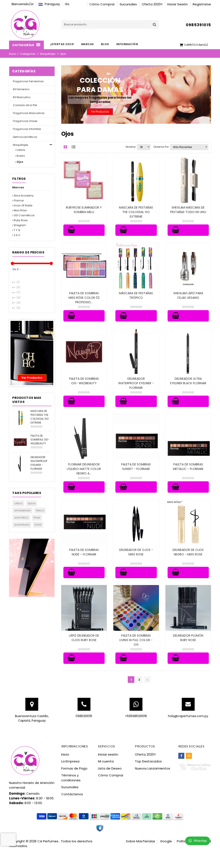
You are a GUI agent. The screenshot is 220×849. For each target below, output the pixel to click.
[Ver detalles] (84, 180)
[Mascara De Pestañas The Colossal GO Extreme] (20, 417)
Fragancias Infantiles (26, 129)
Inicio (12, 54)
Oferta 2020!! (145, 754)
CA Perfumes (48, 841)
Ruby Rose (20, 220)
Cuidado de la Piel (24, 105)
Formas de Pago (74, 768)
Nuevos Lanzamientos (152, 768)
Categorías (27, 54)
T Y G (16, 230)
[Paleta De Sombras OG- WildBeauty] (20, 441)
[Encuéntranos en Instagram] (189, 756)
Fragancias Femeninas (28, 81)
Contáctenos (72, 794)
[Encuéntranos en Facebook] (181, 756)
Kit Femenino (20, 89)
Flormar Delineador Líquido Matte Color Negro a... (84, 469)
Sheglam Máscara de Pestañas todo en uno (188, 209)
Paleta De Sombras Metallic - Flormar (188, 466)
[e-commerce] (25, 24)
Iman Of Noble (22, 205)
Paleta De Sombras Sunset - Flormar (136, 466)
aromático (21, 517)
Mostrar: (131, 147)
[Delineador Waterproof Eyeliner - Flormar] (20, 463)
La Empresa (70, 761)
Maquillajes (47, 54)
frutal (38, 524)
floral (37, 517)
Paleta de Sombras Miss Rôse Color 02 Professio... (84, 297)
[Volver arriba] (215, 841)
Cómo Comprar (110, 775)
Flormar (18, 200)
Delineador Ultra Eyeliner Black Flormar (188, 380)
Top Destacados (148, 761)
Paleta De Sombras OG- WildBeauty (84, 380)
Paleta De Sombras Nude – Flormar (84, 552)
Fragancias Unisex (24, 121)
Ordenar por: (161, 147)
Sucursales (69, 787)
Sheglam (19, 225)
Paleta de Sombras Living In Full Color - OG (136, 640)
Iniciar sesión (108, 754)
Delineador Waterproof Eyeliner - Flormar (136, 383)
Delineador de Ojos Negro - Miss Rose (188, 552)
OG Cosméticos (24, 215)
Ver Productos (104, 111)
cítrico (18, 503)
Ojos (19, 162)
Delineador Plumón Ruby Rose (188, 637)
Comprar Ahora (31, 378)
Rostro (20, 156)
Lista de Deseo (110, 768)
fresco (40, 510)
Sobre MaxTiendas (140, 841)
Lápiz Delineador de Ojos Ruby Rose (84, 637)
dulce (31, 503)
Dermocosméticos (24, 137)
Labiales (32, 359)
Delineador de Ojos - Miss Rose (136, 552)
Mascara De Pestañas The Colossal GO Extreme (136, 212)
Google (166, 841)
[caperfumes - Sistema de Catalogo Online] (194, 767)
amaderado (22, 510)
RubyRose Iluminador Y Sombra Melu (84, 209)
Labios (20, 150)
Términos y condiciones (71, 777)
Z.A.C (16, 235)
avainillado (21, 524)
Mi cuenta (106, 761)
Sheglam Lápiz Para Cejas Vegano (188, 295)
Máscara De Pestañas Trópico (136, 295)
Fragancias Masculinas (28, 113)
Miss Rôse (20, 210)
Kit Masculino (21, 97)
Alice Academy (23, 195)
